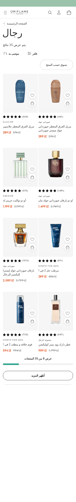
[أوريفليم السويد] (19, 12)
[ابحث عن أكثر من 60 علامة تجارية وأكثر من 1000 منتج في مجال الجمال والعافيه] (50, 12)
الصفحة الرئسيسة (17, 23)
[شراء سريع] (32, 103)
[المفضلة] (32, 95)
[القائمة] (5, 12)
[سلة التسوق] (69, 12)
